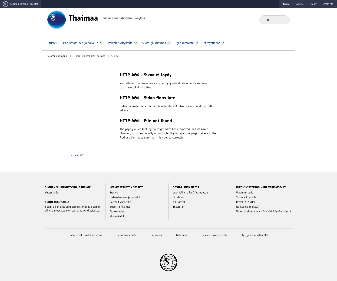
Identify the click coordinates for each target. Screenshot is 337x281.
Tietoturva (181, 235)
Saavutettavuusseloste (214, 235)
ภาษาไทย (328, 4)
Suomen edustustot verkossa (85, 235)
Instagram (179, 206)
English (313, 4)
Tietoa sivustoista (126, 235)
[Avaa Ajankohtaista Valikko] (197, 42)
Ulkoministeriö (244, 192)
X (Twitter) (179, 202)
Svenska (299, 4)
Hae (284, 19)
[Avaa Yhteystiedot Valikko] (223, 42)
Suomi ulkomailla (57, 56)
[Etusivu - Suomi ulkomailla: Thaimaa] (56, 19)
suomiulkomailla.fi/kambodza (190, 192)
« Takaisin (77, 155)
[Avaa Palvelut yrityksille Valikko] (135, 42)
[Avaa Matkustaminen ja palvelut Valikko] (101, 42)
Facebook (178, 197)
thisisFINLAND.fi (245, 202)
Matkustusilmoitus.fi (247, 206)
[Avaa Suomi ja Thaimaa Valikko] (169, 42)
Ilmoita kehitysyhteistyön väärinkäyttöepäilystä (263, 211)
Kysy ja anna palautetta (255, 235)
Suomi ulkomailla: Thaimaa (89, 56)
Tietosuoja (156, 235)
